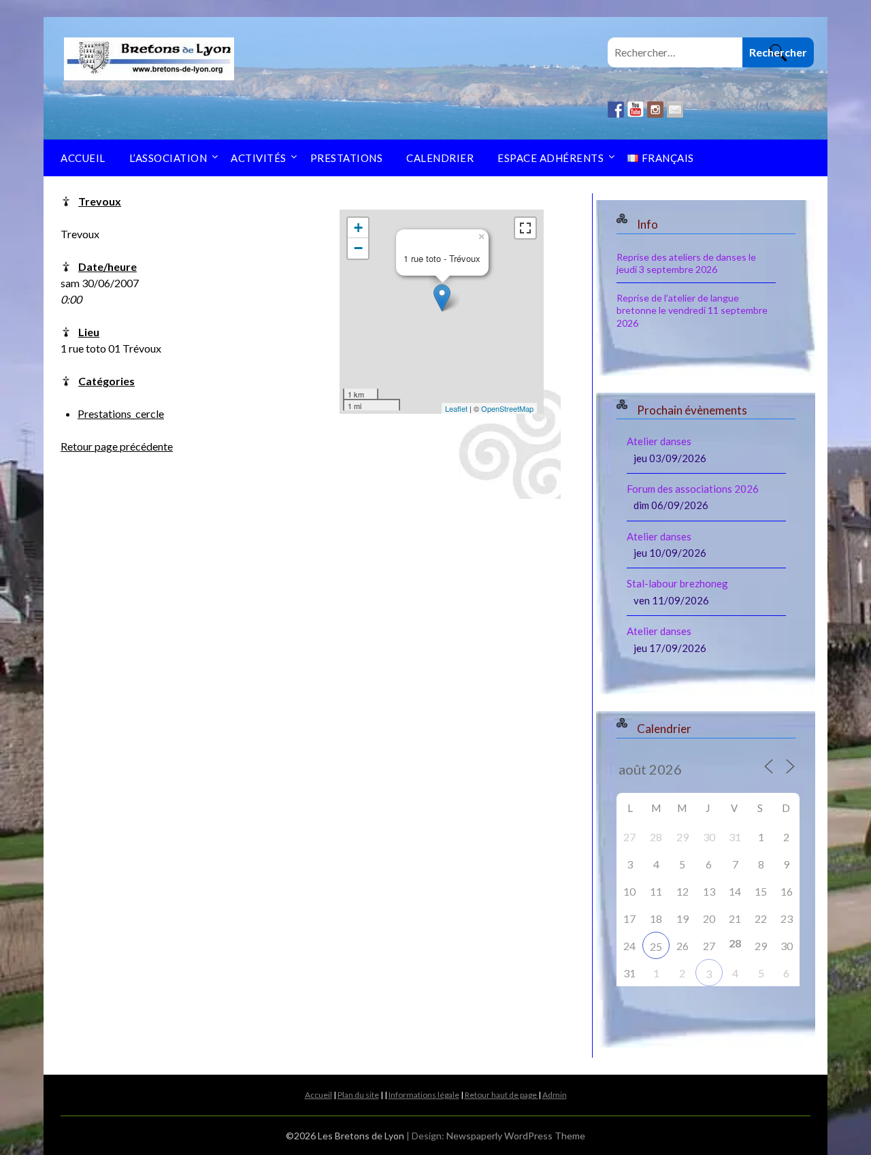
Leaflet (456, 408)
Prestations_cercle (121, 413)
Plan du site (358, 1095)
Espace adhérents (550, 158)
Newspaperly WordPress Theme (515, 1135)
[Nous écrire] (675, 109)
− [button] (358, 248)
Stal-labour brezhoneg (677, 583)
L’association (168, 158)
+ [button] (358, 227)
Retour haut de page (501, 1095)
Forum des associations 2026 (693, 489)
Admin (554, 1095)
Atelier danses (659, 441)
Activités (258, 158)
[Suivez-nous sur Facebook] (616, 109)
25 (656, 946)
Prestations (346, 158)
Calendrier (440, 158)
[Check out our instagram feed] (655, 109)
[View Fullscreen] (525, 228)
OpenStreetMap (507, 408)
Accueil (83, 158)
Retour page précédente (117, 446)
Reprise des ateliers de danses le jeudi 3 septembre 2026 (686, 263)
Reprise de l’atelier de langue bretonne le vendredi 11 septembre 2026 (692, 310)
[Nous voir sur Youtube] (635, 109)
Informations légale (424, 1095)
